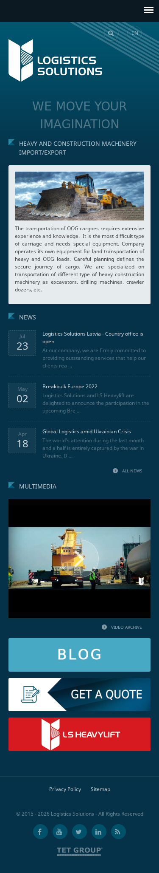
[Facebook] (40, 831)
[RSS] (118, 831)
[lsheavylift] (79, 721)
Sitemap (100, 789)
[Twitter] (79, 831)
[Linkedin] (99, 831)
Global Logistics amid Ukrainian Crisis (86, 431)
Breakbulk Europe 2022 (70, 386)
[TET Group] (80, 852)
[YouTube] (60, 831)
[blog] (79, 641)
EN (134, 33)
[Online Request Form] (79, 681)
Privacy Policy (65, 789)
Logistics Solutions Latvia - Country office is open (92, 337)
